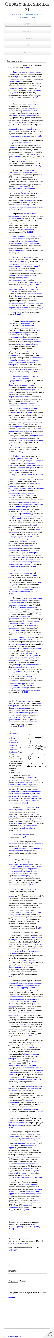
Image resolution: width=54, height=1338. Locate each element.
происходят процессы (33, 983)
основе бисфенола (13, 750)
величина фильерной (22, 507)
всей (25, 108)
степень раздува (29, 1168)
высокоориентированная (28, 408)
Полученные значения (26, 1173)
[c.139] (28, 1226)
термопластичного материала (24, 115)
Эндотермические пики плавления (22, 1065)
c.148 (25, 1243)
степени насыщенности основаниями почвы (22, 171)
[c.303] (20, 1226)
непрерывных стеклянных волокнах (23, 275)
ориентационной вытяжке (31, 1068)
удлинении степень (16, 159)
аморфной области (30, 335)
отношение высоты (17, 122)
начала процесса (17, 218)
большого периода (25, 369)
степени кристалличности (21, 265)
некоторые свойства (19, 470)
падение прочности (33, 791)
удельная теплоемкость (17, 289)
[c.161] (20, 209)
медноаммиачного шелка (31, 422)
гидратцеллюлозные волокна (20, 445)
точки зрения (28, 559)
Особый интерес (19, 456)
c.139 (15, 1243)
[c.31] (19, 252)
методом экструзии (34, 1177)
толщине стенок (30, 111)
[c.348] (33, 566)
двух (16, 72)
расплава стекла (35, 282)
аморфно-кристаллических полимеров (20, 863)
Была (32, 685)
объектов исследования (18, 438)
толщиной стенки (15, 129)
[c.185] (39, 136)
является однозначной (17, 362)
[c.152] (11, 594)
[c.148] (21, 726)
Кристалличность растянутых (25, 607)
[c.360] (30, 1036)
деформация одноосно (14, 739)
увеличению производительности (22, 479)
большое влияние (15, 791)
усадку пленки (14, 81)
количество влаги (15, 1013)
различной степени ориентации (24, 446)
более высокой (20, 571)
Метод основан (19, 236)
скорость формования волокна (20, 493)
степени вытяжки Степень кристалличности (19, 718)
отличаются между (16, 566)
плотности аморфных (28, 960)
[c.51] (20, 452)
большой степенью (32, 129)
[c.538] (40, 1111)
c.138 (10, 1243)
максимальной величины (27, 161)
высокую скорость (29, 1184)
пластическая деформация (26, 712)
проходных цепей (15, 671)
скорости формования (17, 488)
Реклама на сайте (26, 1337)
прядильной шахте (16, 983)
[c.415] (38, 166)
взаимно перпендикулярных (30, 72)
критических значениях (27, 782)
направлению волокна (33, 351)
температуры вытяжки (17, 264)
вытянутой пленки (13, 744)
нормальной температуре (33, 504)
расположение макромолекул (20, 413)
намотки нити (31, 999)
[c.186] (11, 1127)
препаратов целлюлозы (17, 383)
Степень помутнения (31, 243)
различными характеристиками (30, 1193)
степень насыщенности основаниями (24, 588)
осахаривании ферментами (19, 894)
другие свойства (25, 310)
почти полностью (26, 325)
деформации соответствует (26, 1143)
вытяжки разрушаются (31, 658)
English (27, 53)
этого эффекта (20, 951)
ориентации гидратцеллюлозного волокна (24, 430)
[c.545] (37, 1226)
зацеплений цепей (20, 667)
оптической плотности (28, 653)
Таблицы (27, 38)
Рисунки (27, 31)
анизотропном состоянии (28, 360)
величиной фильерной (25, 468)
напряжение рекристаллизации (20, 1206)
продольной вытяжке (17, 848)
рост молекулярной (29, 826)
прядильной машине (16, 495)
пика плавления (34, 1079)
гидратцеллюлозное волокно (20, 396)
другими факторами (35, 461)
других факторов (31, 266)
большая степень (23, 701)
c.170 (10, 1250)
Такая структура (21, 296)
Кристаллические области (26, 344)
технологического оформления (20, 564)
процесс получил (36, 303)
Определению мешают (17, 250)
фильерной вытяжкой (20, 518)
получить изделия (15, 127)
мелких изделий (33, 104)
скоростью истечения (34, 465)
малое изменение (15, 823)
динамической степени (17, 1157)
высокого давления (17, 683)
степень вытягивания (35, 488)
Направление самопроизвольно (21, 385)
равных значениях (19, 186)
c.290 (15, 1250)
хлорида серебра (30, 241)
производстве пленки (17, 1177)
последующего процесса (29, 502)
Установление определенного (24, 889)
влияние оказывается (27, 800)
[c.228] (27, 67)
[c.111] (11, 1229)
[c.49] (31, 885)
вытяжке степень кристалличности (20, 617)
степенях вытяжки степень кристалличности (23, 808)
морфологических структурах (29, 665)
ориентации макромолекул (28, 985)
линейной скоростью (34, 844)
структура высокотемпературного (18, 279)
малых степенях (26, 321)
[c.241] (11, 855)
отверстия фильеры (16, 999)
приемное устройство (17, 1024)
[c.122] (18, 314)
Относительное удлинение (19, 1123)
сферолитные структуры (18, 660)
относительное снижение (18, 784)
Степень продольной (34, 848)
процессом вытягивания (18, 557)
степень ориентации (30, 339)
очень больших (18, 603)
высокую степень (27, 230)
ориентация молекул (30, 690)
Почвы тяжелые (27, 193)
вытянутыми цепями (16, 1084)
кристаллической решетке (24, 323)
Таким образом (32, 655)
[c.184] (33, 1224)
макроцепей (13, 639)
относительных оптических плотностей (24, 648)
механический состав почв (32, 207)
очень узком (33, 722)
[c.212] (25, 692)
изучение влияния (23, 458)
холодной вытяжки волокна (19, 143)
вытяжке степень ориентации (24, 331)
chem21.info (14, 1337)
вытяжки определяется (17, 851)
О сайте (28, 45)
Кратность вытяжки (21, 835)
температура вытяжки (18, 605)
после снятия (13, 1118)
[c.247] (35, 97)
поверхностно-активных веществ (22, 1014)
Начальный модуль (16, 1125)
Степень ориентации (16, 630)
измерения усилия (15, 88)
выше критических (34, 798)
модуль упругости (32, 284)
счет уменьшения (18, 644)
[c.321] (30, 232)
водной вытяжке (15, 243)
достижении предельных (32, 944)
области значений (22, 794)
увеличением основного (18, 1079)
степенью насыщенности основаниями (21, 572)
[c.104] (27, 1210)
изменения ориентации (33, 598)
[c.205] (35, 371)
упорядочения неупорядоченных (18, 379)
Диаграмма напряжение (14, 734)
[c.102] (11, 976)
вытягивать (13, 844)
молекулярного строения (21, 866)
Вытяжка (12, 1298)
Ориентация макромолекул (28, 990)
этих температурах (20, 708)
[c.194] (25, 837)
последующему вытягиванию (20, 474)
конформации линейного (20, 600)
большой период (15, 355)
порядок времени (31, 1109)
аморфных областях (34, 819)
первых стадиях (14, 658)
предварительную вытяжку (19, 136)
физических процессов (29, 562)
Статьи (27, 24)
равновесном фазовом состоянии (29, 440)
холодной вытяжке (28, 1047)
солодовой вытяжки (26, 912)
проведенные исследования (27, 1164)
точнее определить (26, 200)
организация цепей (16, 337)
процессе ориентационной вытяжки (22, 870)
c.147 (20, 1243)
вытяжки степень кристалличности (22, 215)
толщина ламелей (34, 1088)
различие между (26, 513)
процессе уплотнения (19, 307)
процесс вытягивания (26, 536)
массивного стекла (34, 294)
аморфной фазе (26, 639)
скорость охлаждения (28, 271)
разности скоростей (16, 997)
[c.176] (39, 928)
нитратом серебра (18, 239)
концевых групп (24, 676)
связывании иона (34, 236)
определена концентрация (19, 688)
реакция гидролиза (22, 919)
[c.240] (19, 830)
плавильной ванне (17, 261)
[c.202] (25, 803)
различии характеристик (30, 1138)
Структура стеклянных (22, 257)
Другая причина (15, 967)
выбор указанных (36, 436)
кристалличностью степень (28, 623)
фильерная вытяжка (16, 516)
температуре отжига (20, 1091)
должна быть (13, 490)
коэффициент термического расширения (24, 287)
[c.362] (11, 1226)
